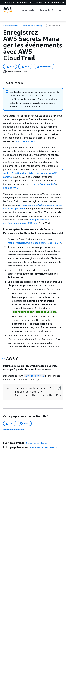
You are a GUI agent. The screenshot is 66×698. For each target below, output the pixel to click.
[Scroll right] (52, 9)
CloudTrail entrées (24, 141)
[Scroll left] (17, 9)
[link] (56, 25)
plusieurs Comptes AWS (42, 184)
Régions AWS (10, 187)
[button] (13, 82)
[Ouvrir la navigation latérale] (4, 18)
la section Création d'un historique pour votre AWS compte (33, 173)
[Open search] (60, 10)
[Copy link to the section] (4, 358)
